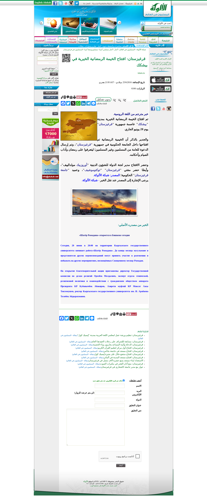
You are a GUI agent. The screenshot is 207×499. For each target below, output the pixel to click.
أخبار (99, 46)
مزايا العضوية (42, 78)
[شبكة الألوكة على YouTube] (66, 3)
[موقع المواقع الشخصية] (83, 40)
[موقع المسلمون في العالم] (95, 40)
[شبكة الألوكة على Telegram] (76, 3)
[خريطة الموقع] (138, 4)
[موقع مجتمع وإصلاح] (131, 40)
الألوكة (85, 481)
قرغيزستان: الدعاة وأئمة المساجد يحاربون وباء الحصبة (118, 344)
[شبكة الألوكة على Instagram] (71, 3)
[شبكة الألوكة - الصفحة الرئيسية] (129, 5)
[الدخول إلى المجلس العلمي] (155, 34)
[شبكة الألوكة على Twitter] (60, 3)
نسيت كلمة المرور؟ (51, 71)
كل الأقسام (127, 46)
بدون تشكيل (103, 99)
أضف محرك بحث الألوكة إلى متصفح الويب (103, 485)
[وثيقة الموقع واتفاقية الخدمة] (102, 5)
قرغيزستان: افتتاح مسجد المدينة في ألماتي (123, 357)
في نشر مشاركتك (51, 92)
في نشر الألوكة (50, 97)
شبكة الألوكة (141, 49)
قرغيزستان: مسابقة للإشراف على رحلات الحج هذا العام (117, 341)
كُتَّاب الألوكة (159, 45)
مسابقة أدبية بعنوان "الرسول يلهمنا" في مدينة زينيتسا (162, 65)
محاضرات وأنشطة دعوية (112, 46)
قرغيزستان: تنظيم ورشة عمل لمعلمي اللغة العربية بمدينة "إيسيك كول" (110, 335)
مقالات (81, 46)
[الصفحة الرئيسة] (141, 4)
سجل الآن (49, 82)
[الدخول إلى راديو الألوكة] (153, 28)
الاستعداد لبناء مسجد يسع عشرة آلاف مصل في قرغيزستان (116, 360)
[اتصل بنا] (87, 4)
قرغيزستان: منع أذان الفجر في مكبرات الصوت (121, 364)
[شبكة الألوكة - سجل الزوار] (119, 4)
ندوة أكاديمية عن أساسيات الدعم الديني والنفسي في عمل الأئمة (161, 59)
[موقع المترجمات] (39, 40)
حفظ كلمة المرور (48, 68)
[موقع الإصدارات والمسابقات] (51, 40)
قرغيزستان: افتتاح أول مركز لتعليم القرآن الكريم (120, 348)
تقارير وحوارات (90, 46)
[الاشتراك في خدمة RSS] (135, 4)
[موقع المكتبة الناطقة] (63, 40)
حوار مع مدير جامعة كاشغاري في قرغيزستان (122, 367)
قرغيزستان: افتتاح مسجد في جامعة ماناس (123, 351)
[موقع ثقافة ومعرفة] (142, 40)
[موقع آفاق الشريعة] (153, 40)
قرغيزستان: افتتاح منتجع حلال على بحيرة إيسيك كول (118, 354)
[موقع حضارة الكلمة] (119, 40)
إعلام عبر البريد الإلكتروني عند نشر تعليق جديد (108, 381)
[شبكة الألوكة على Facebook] (55, 3)
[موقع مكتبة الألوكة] (72, 40)
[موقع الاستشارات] (107, 40)
